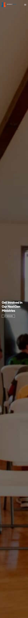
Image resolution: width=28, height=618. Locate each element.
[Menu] (25, 5)
